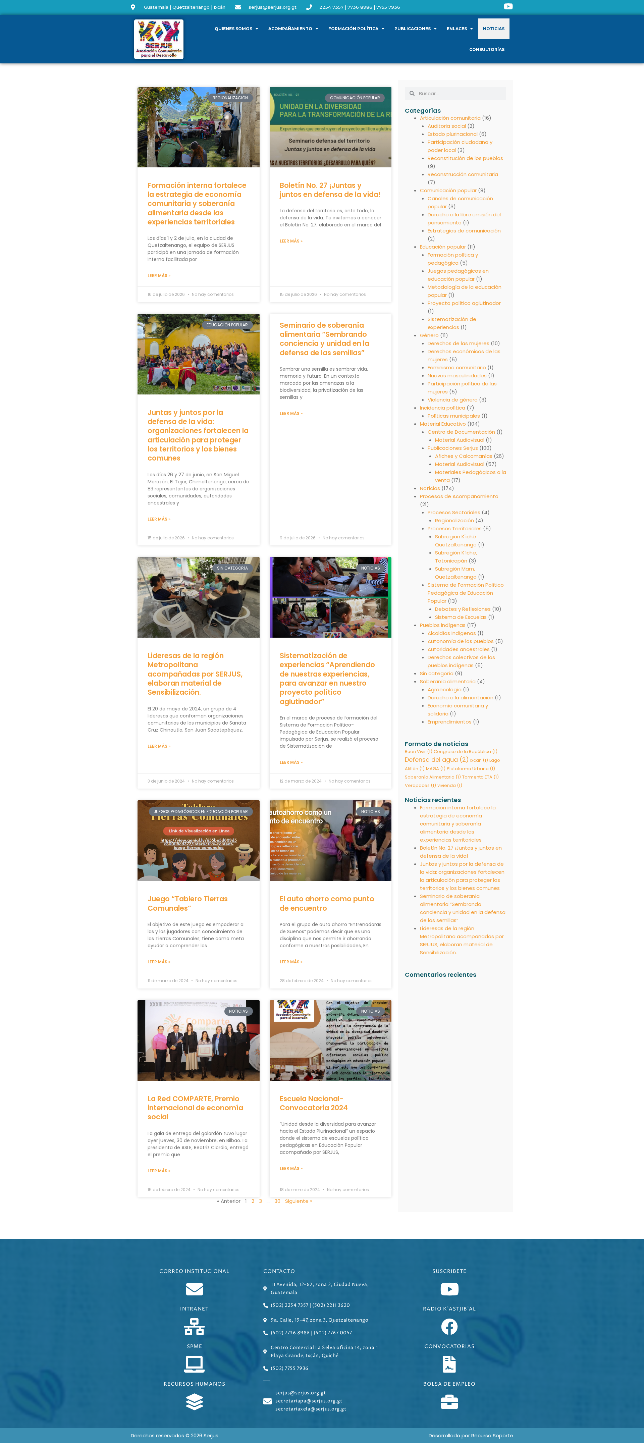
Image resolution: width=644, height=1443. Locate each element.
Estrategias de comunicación (464, 230)
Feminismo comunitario (457, 367)
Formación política (353, 28)
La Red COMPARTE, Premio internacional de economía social (195, 1108)
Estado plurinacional (453, 134)
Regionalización (454, 520)
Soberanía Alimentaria (433, 777)
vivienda (449, 785)
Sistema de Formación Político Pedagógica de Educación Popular (466, 592)
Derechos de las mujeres (458, 343)
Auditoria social (447, 125)
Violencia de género (453, 399)
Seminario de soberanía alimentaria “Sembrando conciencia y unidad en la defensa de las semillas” (324, 339)
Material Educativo (443, 423)
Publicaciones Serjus (453, 447)
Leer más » (159, 275)
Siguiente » (298, 1201)
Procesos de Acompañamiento (459, 496)
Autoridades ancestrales (459, 649)
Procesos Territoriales (455, 528)
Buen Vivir (418, 751)
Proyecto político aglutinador (464, 303)
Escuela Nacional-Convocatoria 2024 (314, 1103)
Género (429, 335)
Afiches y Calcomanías (463, 456)
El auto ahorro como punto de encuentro (327, 903)
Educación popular (443, 246)
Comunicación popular (448, 190)
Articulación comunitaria (450, 117)
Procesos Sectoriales (454, 512)
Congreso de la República (465, 751)
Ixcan (479, 760)
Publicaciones (412, 28)
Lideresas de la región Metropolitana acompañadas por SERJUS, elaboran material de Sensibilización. (195, 674)
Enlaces (457, 28)
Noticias (493, 28)
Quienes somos (233, 28)
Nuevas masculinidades (457, 375)
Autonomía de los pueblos (461, 641)
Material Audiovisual (459, 439)
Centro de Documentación (461, 431)
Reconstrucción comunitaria (463, 174)
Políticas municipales (454, 415)
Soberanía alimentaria (448, 681)
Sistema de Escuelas (461, 617)
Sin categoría (436, 673)
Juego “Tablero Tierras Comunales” (188, 903)
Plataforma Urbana (471, 768)
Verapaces (420, 785)
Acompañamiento (290, 28)
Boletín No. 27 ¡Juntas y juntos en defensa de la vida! (330, 189)
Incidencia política (442, 407)
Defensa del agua (437, 759)
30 (277, 1201)
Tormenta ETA (480, 777)
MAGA (435, 768)
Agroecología (445, 689)
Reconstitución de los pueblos (465, 158)
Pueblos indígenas (443, 625)
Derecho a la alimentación (460, 697)
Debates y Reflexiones (463, 608)
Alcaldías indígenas (452, 633)
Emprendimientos (450, 721)
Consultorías (486, 49)
